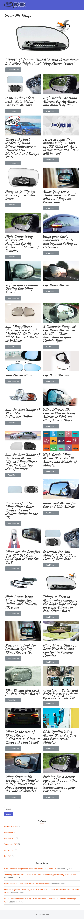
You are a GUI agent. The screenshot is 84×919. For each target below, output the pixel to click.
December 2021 (10, 826)
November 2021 (10, 832)
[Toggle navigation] (77, 5)
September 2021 (11, 844)
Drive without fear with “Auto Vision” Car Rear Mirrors (26, 884)
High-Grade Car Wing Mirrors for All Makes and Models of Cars (30, 869)
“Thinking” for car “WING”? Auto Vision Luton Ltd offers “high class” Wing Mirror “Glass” (40, 874)
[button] (13, 69)
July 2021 (8, 856)
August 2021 (9, 850)
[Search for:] (42, 809)
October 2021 (9, 838)
